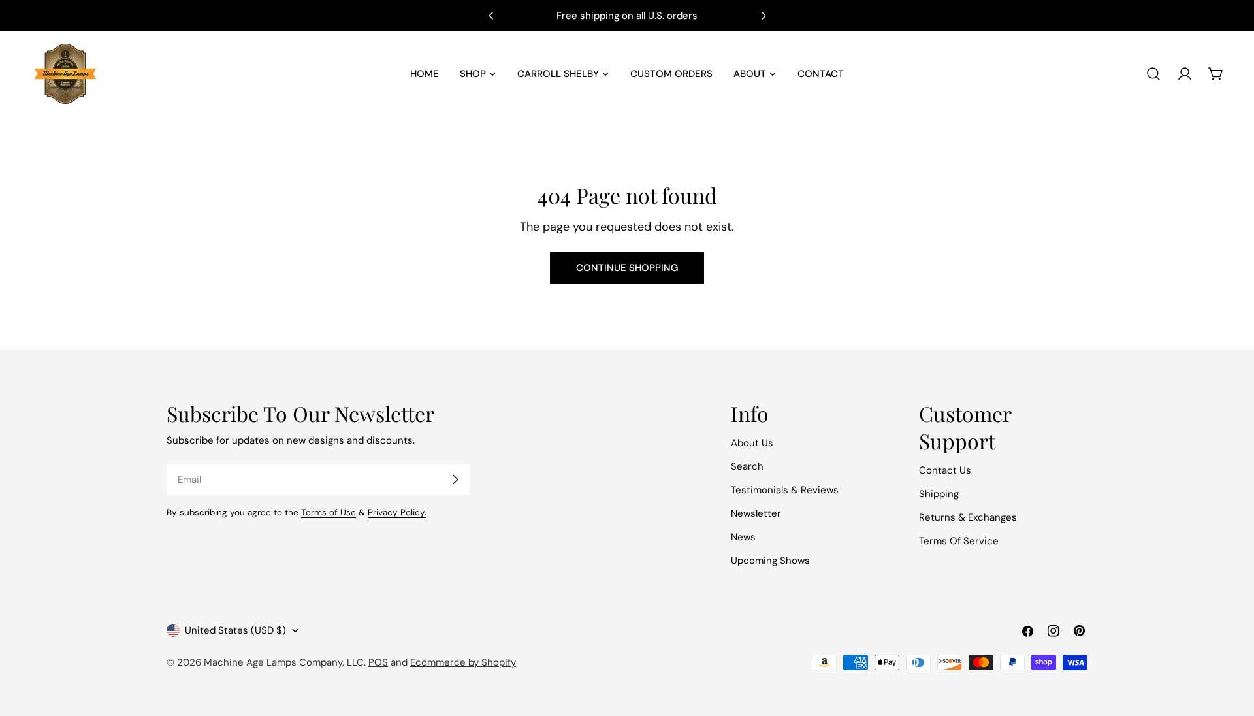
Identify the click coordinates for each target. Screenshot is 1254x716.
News (743, 537)
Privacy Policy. (397, 512)
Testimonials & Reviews (785, 489)
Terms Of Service (959, 540)
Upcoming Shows (770, 560)
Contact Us (945, 470)
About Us (752, 442)
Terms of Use (328, 512)
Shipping (939, 493)
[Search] (1153, 74)
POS (378, 662)
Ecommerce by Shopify (463, 662)
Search (747, 466)
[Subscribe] (455, 479)
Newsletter (756, 513)
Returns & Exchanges (968, 517)
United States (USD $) (235, 630)
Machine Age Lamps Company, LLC (284, 662)
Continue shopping (627, 267)
